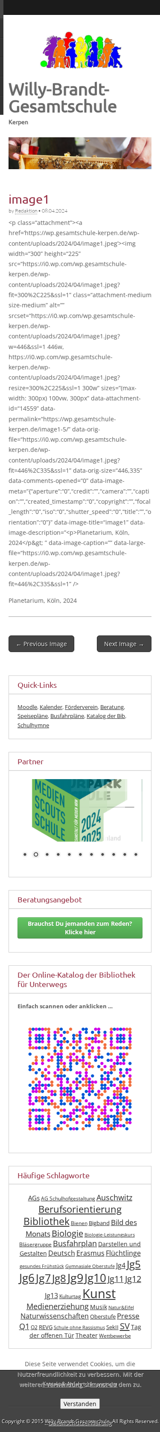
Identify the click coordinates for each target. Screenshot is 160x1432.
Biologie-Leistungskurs (109, 1235)
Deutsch (61, 1253)
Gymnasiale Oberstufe (90, 1266)
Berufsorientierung (80, 1209)
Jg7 (43, 1277)
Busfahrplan (75, 1243)
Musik (98, 1307)
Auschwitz (114, 1197)
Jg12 (133, 1279)
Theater (87, 1335)
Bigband (99, 1223)
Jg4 (120, 1265)
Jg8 (59, 1278)
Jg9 (75, 1277)
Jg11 (116, 1279)
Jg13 (51, 1295)
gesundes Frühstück (42, 1266)
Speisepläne (32, 716)
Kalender (51, 707)
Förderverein (81, 707)
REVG (45, 1327)
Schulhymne (33, 725)
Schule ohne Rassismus (79, 1327)
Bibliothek (46, 1221)
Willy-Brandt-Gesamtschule (63, 97)
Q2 (34, 1327)
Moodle (27, 707)
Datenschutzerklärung (80, 1422)
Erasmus (90, 1253)
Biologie (67, 1233)
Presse (128, 1316)
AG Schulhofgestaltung (68, 1198)
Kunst (99, 1293)
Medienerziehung (57, 1306)
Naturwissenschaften (54, 1316)
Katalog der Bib (106, 716)
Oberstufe (103, 1316)
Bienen (79, 1223)
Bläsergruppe (35, 1244)
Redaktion (26, 210)
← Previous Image (41, 644)
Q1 (24, 1326)
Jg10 (95, 1277)
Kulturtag (70, 1296)
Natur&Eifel (121, 1307)
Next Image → (124, 644)
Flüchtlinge (123, 1253)
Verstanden (80, 1404)
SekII (112, 1327)
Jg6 (27, 1277)
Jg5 (134, 1264)
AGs (34, 1198)
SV (125, 1326)
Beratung (112, 707)
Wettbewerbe (115, 1336)
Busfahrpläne (67, 716)
